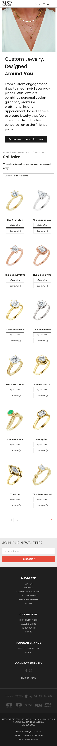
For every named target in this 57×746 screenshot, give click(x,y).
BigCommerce (34, 731)
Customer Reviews (28, 595)
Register (34, 599)
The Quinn (42, 439)
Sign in (22, 599)
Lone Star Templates (33, 735)
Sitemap (28, 603)
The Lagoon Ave (42, 220)
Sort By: (8, 175)
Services (28, 587)
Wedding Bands (28, 624)
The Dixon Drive (42, 274)
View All (28, 652)
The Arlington (15, 220)
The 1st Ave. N (42, 384)
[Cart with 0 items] (47, 3)
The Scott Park (15, 329)
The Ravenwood (42, 494)
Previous (4, 743)
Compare (14, 231)
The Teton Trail (15, 384)
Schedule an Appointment (28, 591)
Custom (29, 584)
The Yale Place (42, 329)
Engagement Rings (28, 620)
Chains (28, 631)
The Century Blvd (15, 274)
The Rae (15, 494)
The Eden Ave (15, 439)
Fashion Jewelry (28, 628)
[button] (26, 139)
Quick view (15, 225)
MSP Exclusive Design (28, 648)
